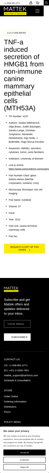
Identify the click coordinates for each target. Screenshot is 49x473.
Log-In (30, 2)
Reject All (24, 467)
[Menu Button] (37, 11)
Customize (24, 460)
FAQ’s (7, 412)
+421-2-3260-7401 (19, 370)
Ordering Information (15, 401)
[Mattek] (15, 11)
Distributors (10, 406)
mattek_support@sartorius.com (21, 375)
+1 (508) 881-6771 (12, 3)
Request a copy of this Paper (24, 248)
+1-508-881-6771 (18, 365)
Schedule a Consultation (17, 380)
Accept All (24, 452)
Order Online (11, 396)
